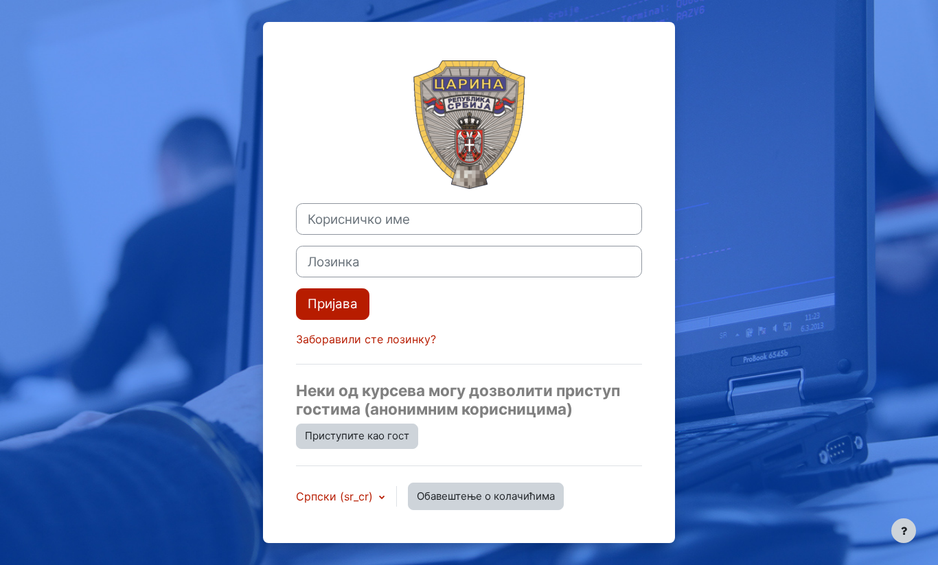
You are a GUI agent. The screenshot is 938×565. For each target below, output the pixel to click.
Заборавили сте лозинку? (366, 339)
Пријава (333, 304)
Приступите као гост (357, 435)
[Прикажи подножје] (903, 530)
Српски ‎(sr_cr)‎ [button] (336, 496)
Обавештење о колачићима (486, 496)
